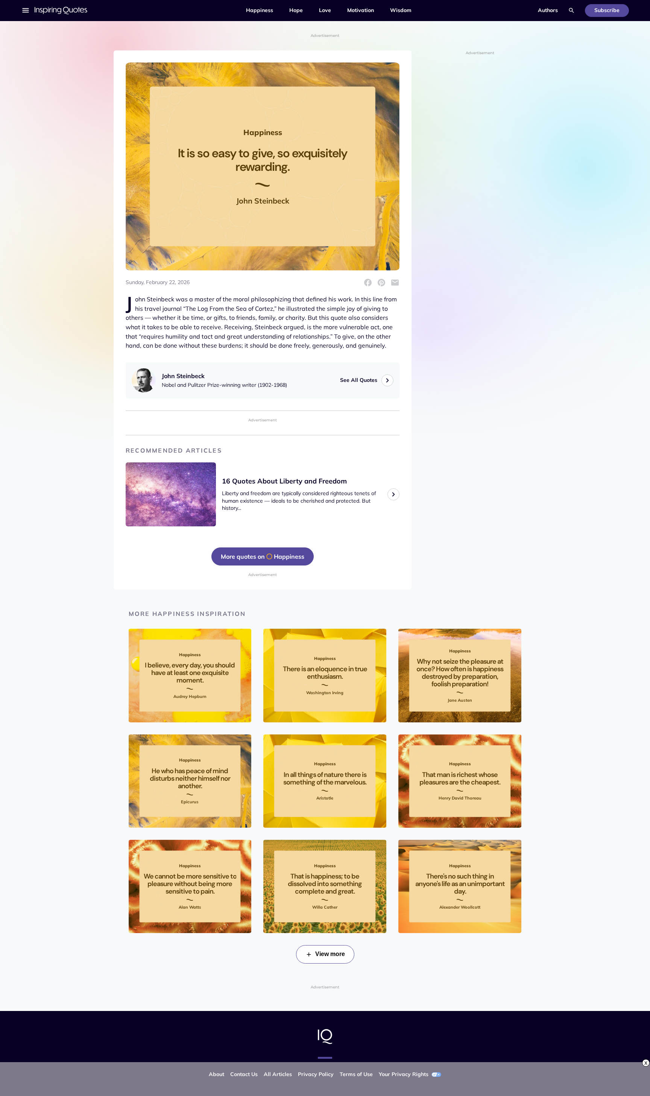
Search (571, 10)
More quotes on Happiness (262, 556)
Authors (548, 10)
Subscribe (607, 10)
